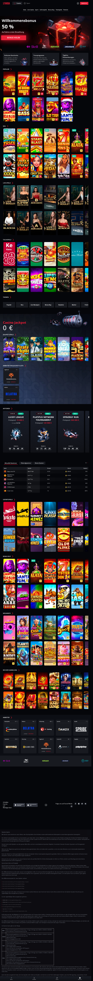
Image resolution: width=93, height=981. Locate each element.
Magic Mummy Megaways (10, 475)
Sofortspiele (43, 10)
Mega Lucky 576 (11, 471)
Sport (28, 3)
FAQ (30, 773)
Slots (24, 10)
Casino (19, 3)
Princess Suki (10, 479)
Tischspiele (59, 10)
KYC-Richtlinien (76, 773)
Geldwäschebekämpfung (25, 784)
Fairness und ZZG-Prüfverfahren (48, 784)
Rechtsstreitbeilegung (70, 780)
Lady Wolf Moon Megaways (11, 483)
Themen (65, 10)
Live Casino (30, 10)
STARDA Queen (11, 487)
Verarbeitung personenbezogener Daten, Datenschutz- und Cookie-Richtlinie (32, 777)
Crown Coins (10, 491)
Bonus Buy (51, 10)
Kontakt (22, 773)
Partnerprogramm (68, 784)
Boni (82, 777)
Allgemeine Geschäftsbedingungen (47, 773)
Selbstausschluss (53, 780)
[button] (8, 70)
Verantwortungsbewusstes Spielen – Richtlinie (28, 780)
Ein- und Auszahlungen (69, 777)
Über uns (13, 773)
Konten (65, 773)
